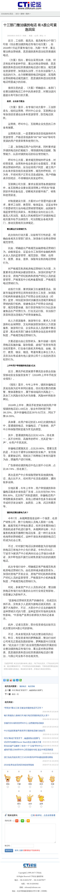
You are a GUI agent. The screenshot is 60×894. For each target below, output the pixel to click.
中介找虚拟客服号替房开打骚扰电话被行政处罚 (24, 731)
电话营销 (31, 686)
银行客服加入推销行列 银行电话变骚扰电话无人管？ (27, 715)
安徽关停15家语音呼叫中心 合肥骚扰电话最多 (24, 723)
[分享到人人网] (17, 680)
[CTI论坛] (30, 9)
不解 (19, 784)
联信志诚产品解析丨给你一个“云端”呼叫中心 (23, 746)
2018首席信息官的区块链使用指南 (19, 765)
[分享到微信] (20, 680)
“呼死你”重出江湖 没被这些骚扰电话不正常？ (23, 708)
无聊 (52, 784)
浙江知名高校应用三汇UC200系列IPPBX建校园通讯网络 (28, 757)
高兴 (19, 804)
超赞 (41, 804)
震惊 (7, 784)
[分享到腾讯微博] (14, 680)
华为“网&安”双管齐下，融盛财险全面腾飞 (27, 690)
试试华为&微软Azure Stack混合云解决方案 (22, 742)
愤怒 (30, 784)
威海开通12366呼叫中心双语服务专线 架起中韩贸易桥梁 (28, 749)
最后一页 (15, 694)
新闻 (22, 14)
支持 (30, 804)
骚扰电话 (23, 686)
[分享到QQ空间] (8, 680)
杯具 (41, 784)
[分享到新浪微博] (11, 680)
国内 (27, 14)
